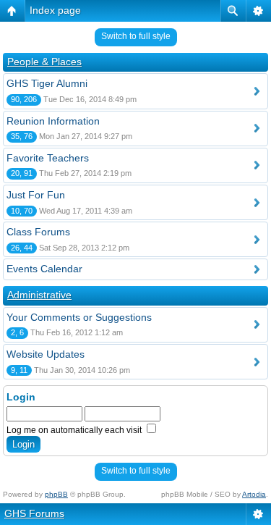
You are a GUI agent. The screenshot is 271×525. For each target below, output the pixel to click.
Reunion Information (53, 121)
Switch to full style (136, 36)
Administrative (39, 295)
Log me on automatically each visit (75, 430)
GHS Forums (34, 513)
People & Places (44, 61)
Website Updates (46, 354)
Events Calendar (44, 268)
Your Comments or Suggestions (79, 317)
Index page (55, 10)
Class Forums (38, 232)
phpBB (56, 494)
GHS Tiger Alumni (47, 83)
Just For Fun (36, 195)
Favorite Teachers (48, 158)
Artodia (254, 494)
